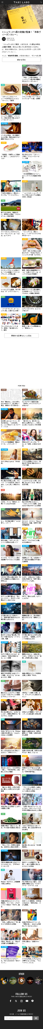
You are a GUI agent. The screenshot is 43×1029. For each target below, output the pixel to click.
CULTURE (25, 85)
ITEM (3, 85)
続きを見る (21, 60)
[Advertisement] (21, 362)
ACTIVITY (4, 104)
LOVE (24, 409)
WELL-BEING (4, 123)
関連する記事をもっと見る (21, 336)
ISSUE (24, 65)
